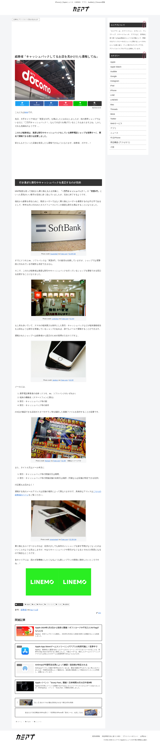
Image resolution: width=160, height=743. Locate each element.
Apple (28, 604)
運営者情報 (96, 736)
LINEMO (114, 100)
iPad (112, 86)
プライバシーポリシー (130, 736)
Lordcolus (55, 319)
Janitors (53, 98)
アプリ (113, 128)
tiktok (112, 114)
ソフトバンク (50, 604)
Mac (112, 105)
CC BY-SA (72, 254)
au (34, 604)
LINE (112, 95)
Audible (113, 71)
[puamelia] (54, 254)
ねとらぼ (34, 610)
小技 (112, 147)
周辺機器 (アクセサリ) (120, 142)
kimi (26, 112)
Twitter (113, 119)
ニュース (20, 604)
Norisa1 (47, 461)
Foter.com (63, 98)
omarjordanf (54, 539)
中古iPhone (115, 138)
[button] (95, 103)
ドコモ (59, 604)
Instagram (114, 81)
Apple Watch (115, 67)
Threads (114, 109)
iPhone (40, 604)
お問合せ (143, 736)
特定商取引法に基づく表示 (111, 736)
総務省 (67, 604)
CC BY (71, 98)
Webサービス (116, 123)
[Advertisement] (58, 38)
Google (113, 76)
